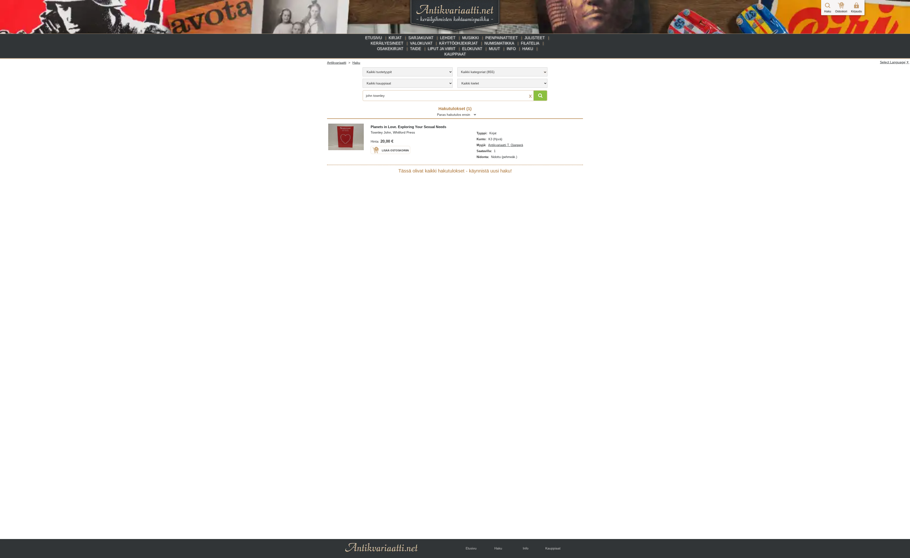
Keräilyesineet (387, 43)
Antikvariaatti (336, 63)
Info (511, 49)
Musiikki (470, 38)
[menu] (408, 71)
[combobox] (502, 72)
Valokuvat (421, 43)
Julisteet (534, 38)
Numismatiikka (499, 43)
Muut (494, 49)
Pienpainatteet (501, 38)
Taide (415, 49)
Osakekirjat (390, 49)
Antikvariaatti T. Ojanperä (505, 145)
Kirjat (395, 38)
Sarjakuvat (420, 38)
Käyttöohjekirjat (458, 43)
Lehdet (447, 38)
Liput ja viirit (441, 49)
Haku (527, 49)
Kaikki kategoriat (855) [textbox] (478, 72)
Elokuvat (472, 49)
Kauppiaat (455, 54)
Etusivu (373, 38)
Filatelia (530, 43)
